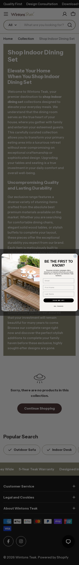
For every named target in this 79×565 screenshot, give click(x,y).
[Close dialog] (75, 256)
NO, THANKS (58, 306)
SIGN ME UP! (58, 300)
